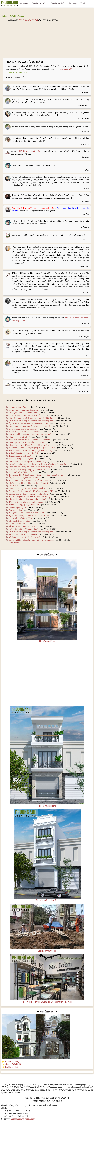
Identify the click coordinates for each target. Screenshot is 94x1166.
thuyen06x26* (65, 69)
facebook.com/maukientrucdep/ (22, 1119)
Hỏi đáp (5, 16)
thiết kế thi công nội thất (28, 20)
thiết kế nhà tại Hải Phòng (30, 151)
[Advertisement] (47, 39)
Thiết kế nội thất (57, 3)
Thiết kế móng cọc (17, 16)
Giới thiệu (24, 3)
